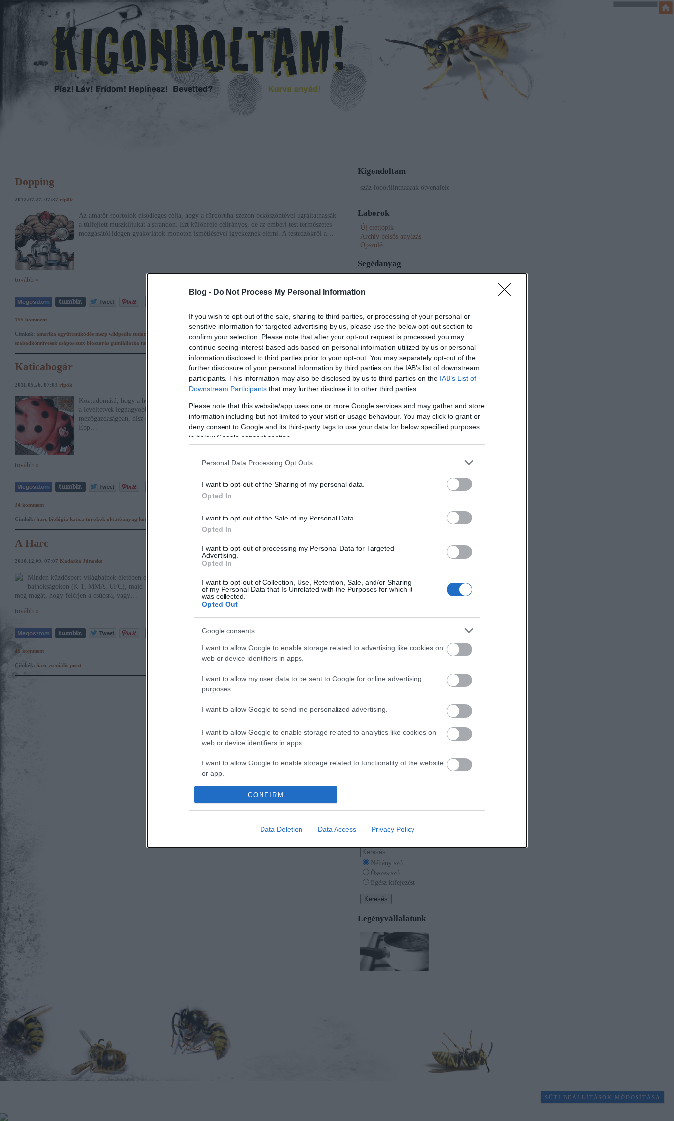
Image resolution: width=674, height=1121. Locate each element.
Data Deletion (281, 829)
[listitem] (337, 462)
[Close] (507, 292)
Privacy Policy (393, 829)
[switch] (459, 484)
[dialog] (337, 560)
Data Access (337, 829)
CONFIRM (266, 795)
